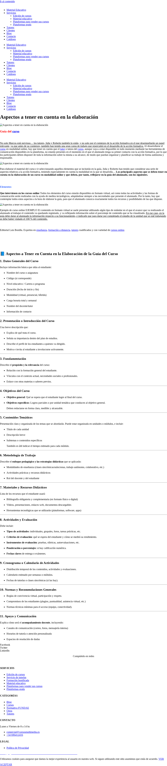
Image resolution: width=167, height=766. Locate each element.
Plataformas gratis (22, 24)
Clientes (11, 30)
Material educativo (22, 18)
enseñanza (41, 230)
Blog (9, 33)
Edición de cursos (22, 15)
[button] (83, 644)
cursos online (117, 230)
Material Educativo (16, 9)
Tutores (10, 27)
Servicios (11, 12)
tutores (74, 230)
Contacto (11, 36)
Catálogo (11, 39)
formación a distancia (59, 230)
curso (15, 131)
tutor (62, 149)
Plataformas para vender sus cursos (31, 21)
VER (161, 759)
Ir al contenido (7, 1)
